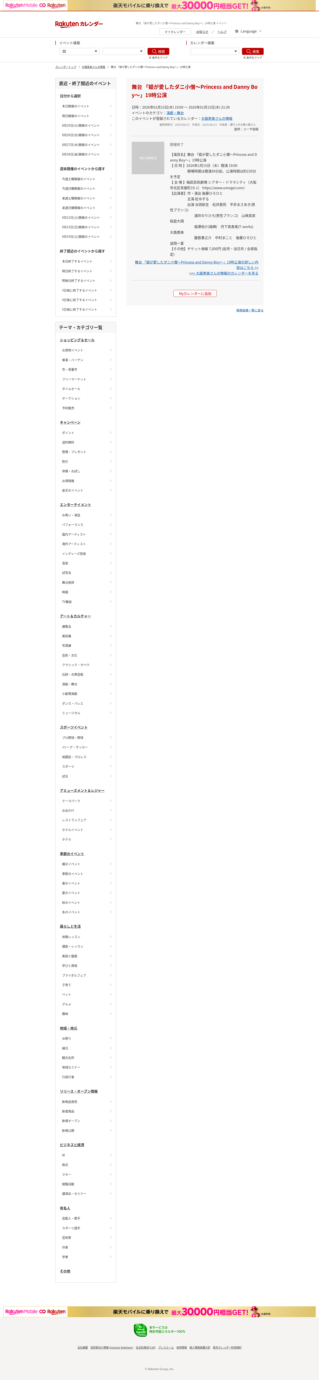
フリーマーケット (74, 379)
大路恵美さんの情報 (93, 67)
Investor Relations (121, 1347)
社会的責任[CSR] (146, 1347)
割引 (65, 461)
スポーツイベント (74, 727)
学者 (65, 1257)
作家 (65, 1247)
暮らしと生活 (70, 926)
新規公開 (68, 1130)
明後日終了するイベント (78, 280)
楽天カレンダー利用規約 (227, 1347)
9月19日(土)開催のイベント (81, 236)
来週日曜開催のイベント (78, 207)
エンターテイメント (75, 504)
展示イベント (71, 864)
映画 (65, 592)
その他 (65, 1271)
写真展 (66, 645)
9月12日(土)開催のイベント (81, 217)
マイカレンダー (175, 31)
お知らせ (202, 31)
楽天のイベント (72, 490)
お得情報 (68, 480)
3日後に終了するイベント (79, 290)
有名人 (65, 1208)
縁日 (65, 1048)
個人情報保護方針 (199, 1347)
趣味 (65, 1013)
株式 (65, 1164)
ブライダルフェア (74, 975)
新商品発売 (69, 1101)
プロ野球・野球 (72, 737)
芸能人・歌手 (71, 1218)
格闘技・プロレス (74, 757)
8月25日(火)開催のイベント (81, 125)
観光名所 (68, 1057)
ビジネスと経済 (72, 1144)
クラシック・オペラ (75, 664)
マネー (66, 1174)
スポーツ (68, 766)
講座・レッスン (72, 946)
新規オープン (71, 1120)
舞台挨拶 (68, 582)
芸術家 (66, 1237)
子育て (66, 985)
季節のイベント (72, 853)
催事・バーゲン (72, 360)
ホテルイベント (72, 829)
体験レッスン (71, 936)
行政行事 (68, 1077)
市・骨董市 (69, 369)
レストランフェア (74, 820)
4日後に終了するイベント (79, 300)
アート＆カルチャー (75, 615)
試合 (65, 776)
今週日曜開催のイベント (78, 188)
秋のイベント (71, 902)
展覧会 (66, 626)
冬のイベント (71, 912)
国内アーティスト (74, 534)
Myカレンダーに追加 (195, 293)
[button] (250, 310)
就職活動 (68, 1184)
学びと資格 (69, 965)
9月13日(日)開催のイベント (81, 227)
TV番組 (67, 601)
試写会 (66, 572)
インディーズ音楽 (74, 553)
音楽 (65, 563)
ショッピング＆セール (77, 339)
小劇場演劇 (69, 693)
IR (63, 1155)
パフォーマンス (72, 524)
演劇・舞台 (69, 684)
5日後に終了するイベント (79, 309)
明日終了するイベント (77, 271)
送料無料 (68, 442)
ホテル (66, 839)
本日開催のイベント (75, 106)
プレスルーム (166, 1347)
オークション (71, 398)
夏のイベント (71, 892)
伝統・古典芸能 (72, 674)
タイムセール (71, 388)
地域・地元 (68, 1028)
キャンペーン (70, 422)
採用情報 (181, 1347)
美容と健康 (69, 956)
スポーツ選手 (71, 1228)
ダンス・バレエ (72, 703)
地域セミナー (71, 1067)
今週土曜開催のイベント (78, 179)
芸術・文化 (69, 655)
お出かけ (68, 810)
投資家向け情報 (99, 1347)
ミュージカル (71, 713)
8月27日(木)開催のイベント (81, 144)
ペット (66, 994)
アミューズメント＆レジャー (82, 790)
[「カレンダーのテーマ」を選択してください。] (215, 51)
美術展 (66, 636)
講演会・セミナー (74, 1193)
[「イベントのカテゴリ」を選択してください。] (123, 51)
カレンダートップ (65, 67)
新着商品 (68, 1111)
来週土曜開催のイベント (78, 198)
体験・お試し (71, 471)
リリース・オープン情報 (79, 1091)
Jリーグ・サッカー (75, 747)
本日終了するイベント (77, 261)
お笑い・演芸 (71, 515)
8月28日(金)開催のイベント (81, 154)
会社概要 (82, 1347)
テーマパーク (71, 801)
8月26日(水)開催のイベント (81, 135)
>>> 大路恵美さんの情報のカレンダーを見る (223, 273)
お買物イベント (72, 350)
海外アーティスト (74, 544)
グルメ (66, 1004)
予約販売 (68, 408)
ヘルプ (222, 31)
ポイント (68, 432)
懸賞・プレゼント (74, 451)
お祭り (66, 1038)
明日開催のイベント (75, 116)
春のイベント (71, 883)
